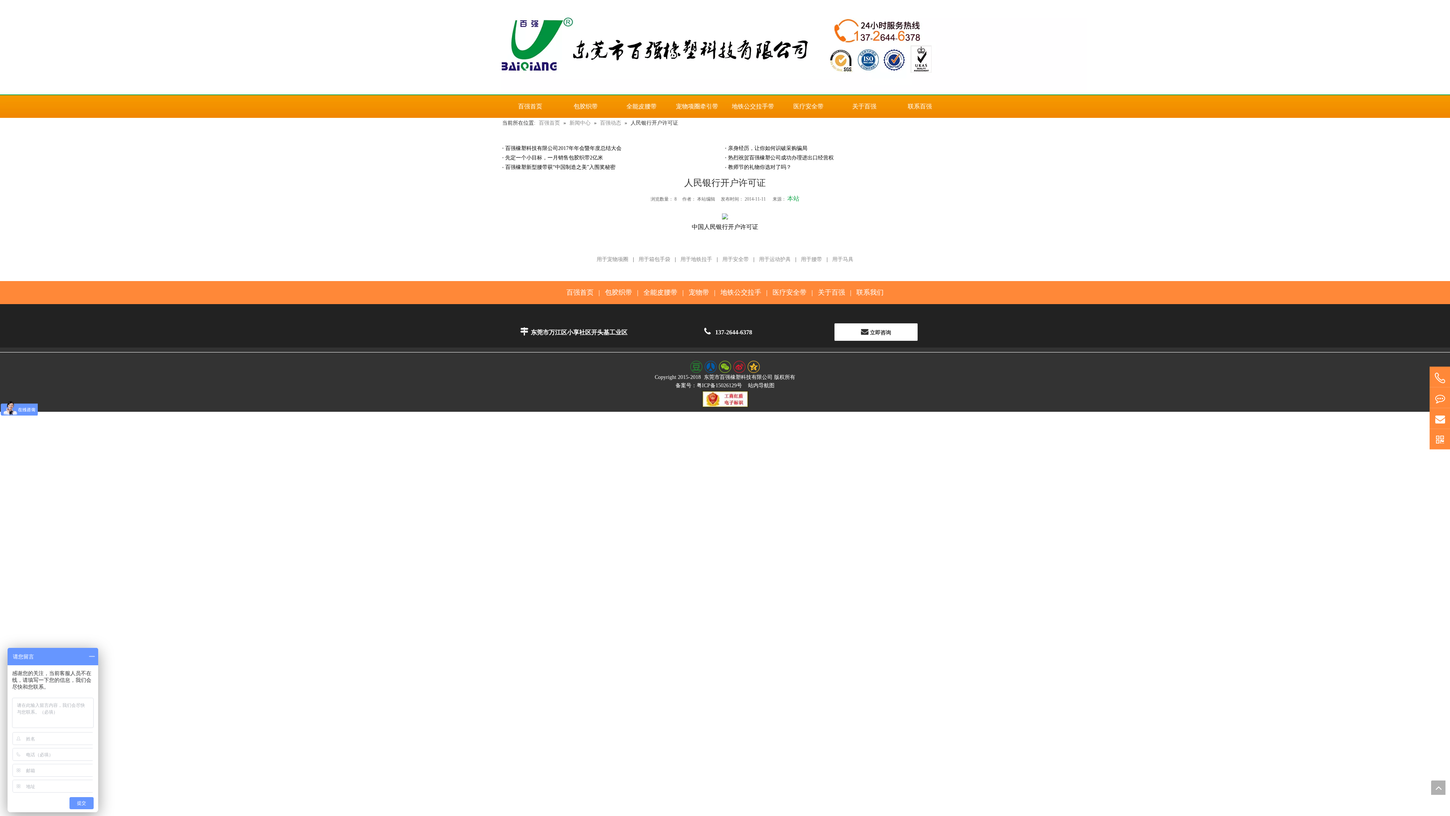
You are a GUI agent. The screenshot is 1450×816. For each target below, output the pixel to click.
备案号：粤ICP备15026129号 (709, 385)
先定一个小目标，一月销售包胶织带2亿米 (554, 158)
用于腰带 (811, 259)
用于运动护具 (775, 259)
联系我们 (870, 292)
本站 (793, 198)
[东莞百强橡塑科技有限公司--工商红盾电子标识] (725, 399)
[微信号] (1440, 439)
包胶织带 (618, 292)
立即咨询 (879, 332)
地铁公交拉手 (740, 292)
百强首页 (580, 292)
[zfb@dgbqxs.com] (1440, 419)
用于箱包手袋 (654, 259)
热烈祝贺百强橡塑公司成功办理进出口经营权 (781, 158)
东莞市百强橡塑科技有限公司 (738, 377)
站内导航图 (761, 385)
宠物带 (699, 292)
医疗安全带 (790, 292)
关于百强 (831, 292)
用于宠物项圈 (612, 259)
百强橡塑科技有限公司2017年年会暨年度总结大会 (563, 148)
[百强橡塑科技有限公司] (725, 47)
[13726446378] (1440, 378)
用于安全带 (735, 259)
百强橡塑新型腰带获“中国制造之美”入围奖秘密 (560, 167)
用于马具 (842, 259)
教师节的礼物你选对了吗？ (759, 167)
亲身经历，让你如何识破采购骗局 (767, 148)
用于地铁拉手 (696, 259)
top (1438, 787)
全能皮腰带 (660, 292)
